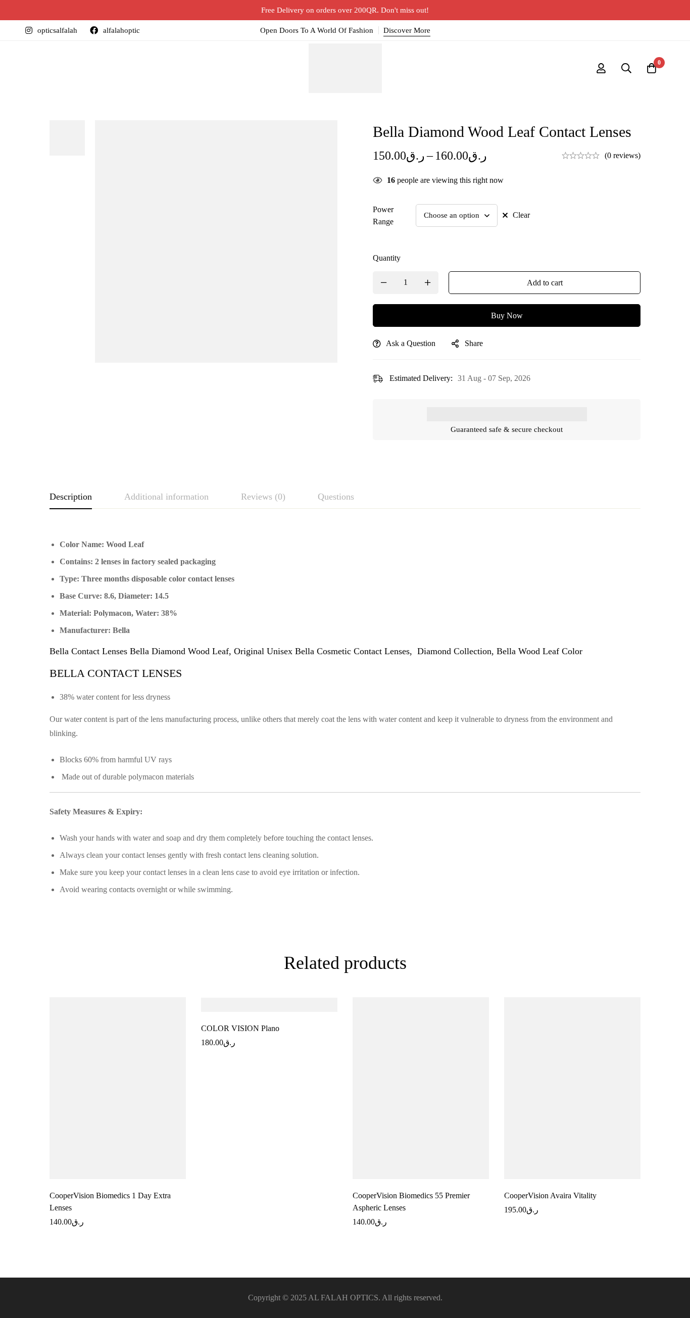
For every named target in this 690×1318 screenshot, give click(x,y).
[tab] (71, 497)
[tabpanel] (345, 717)
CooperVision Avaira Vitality (550, 1195)
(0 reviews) (622, 155)
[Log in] (601, 68)
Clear (521, 215)
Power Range (383, 215)
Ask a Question (410, 343)
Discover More (406, 30)
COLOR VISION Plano (240, 1028)
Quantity (387, 258)
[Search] (626, 68)
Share (474, 343)
